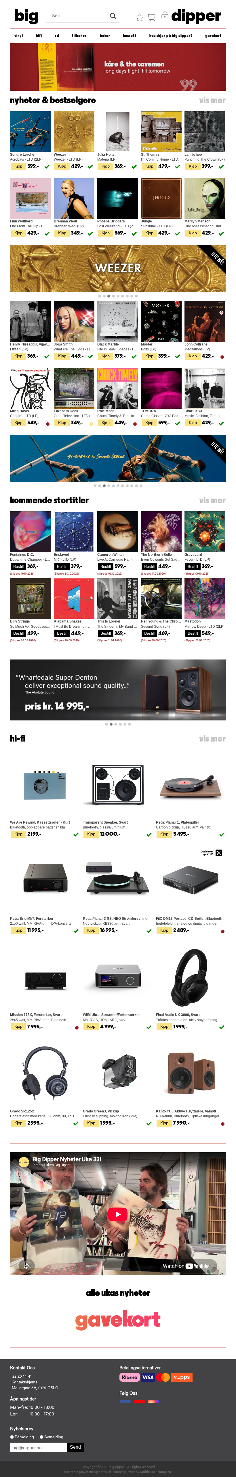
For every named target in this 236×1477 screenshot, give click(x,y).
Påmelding (24, 1437)
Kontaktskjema (24, 1382)
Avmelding (53, 1437)
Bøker (105, 36)
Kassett (129, 36)
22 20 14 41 (22, 1376)
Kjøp (18, 166)
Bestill (18, 566)
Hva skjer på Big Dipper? (170, 36)
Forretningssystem (78, 1471)
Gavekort (213, 36)
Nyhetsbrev (21, 1428)
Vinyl (18, 36)
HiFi (39, 36)
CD (57, 36)
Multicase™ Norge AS (156, 1471)
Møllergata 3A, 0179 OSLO (35, 1387)
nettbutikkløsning (112, 1471)
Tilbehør (79, 36)
